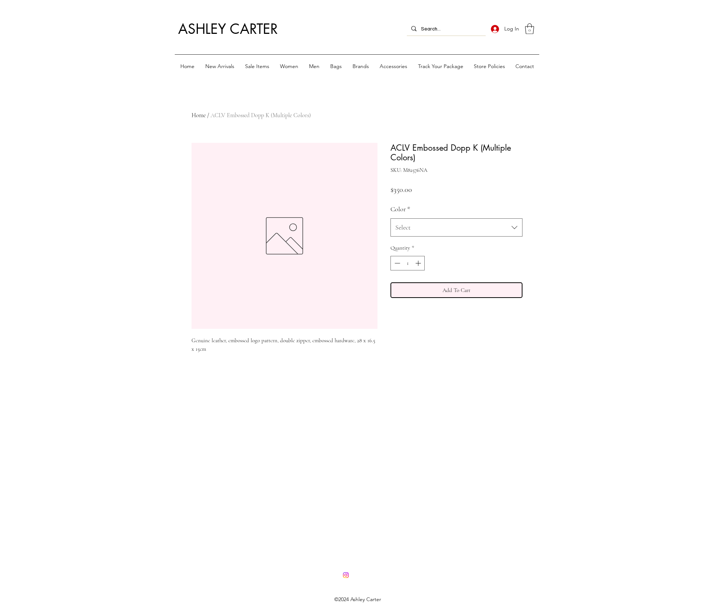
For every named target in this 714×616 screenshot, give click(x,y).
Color (400, 209)
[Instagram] (346, 575)
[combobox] (456, 227)
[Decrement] (397, 263)
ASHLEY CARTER (228, 29)
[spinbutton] (408, 263)
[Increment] (419, 263)
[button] (529, 28)
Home (199, 115)
